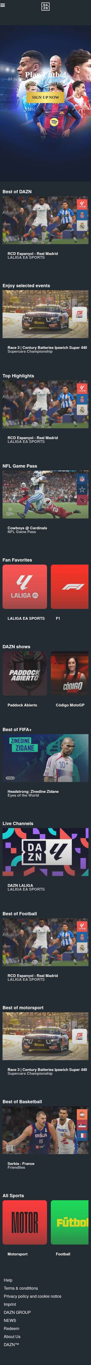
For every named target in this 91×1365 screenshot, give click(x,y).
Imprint (10, 1304)
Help (8, 1280)
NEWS (10, 1320)
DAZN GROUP (17, 1312)
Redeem (11, 1328)
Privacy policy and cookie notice (32, 1296)
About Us (12, 1336)
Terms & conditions (21, 1288)
